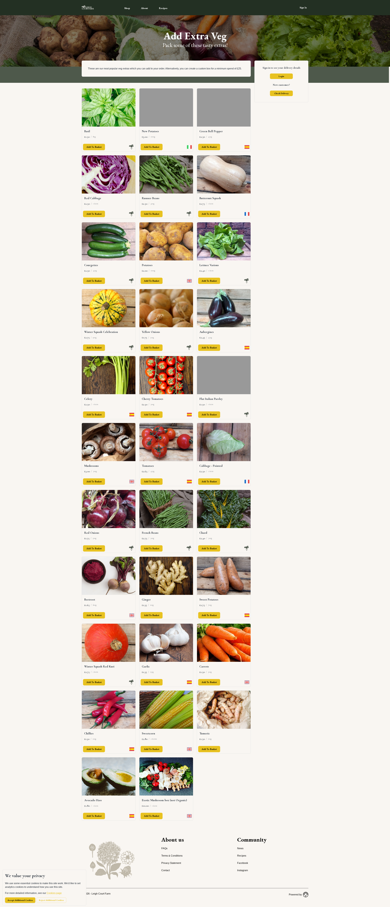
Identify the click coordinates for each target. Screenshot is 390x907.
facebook (242, 863)
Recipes (163, 8)
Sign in (303, 7)
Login (281, 76)
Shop (127, 8)
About (144, 8)
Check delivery (281, 93)
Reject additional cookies (51, 900)
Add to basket (94, 146)
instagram (242, 870)
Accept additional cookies (20, 900)
